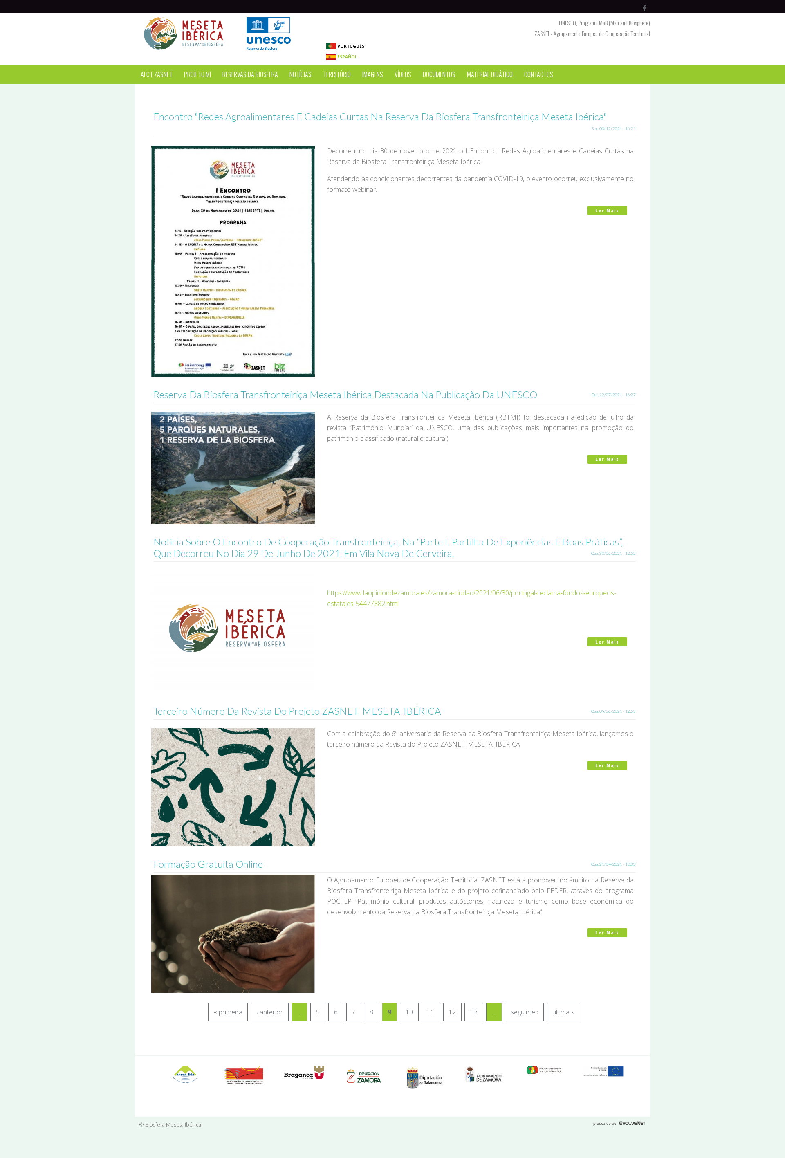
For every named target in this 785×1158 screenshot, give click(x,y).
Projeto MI (197, 74)
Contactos (538, 74)
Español (346, 57)
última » (563, 1012)
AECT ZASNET (157, 74)
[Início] (221, 18)
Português (350, 46)
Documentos (439, 74)
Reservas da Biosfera (250, 74)
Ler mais (611, 210)
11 (431, 1012)
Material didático (490, 74)
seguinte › (524, 1012)
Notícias (300, 74)
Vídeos (403, 74)
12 (452, 1012)
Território (337, 74)
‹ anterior (269, 1012)
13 (474, 1012)
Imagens (372, 74)
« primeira (228, 1012)
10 (409, 1012)
